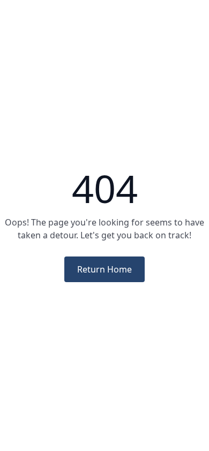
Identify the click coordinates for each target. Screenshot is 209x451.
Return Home (104, 269)
